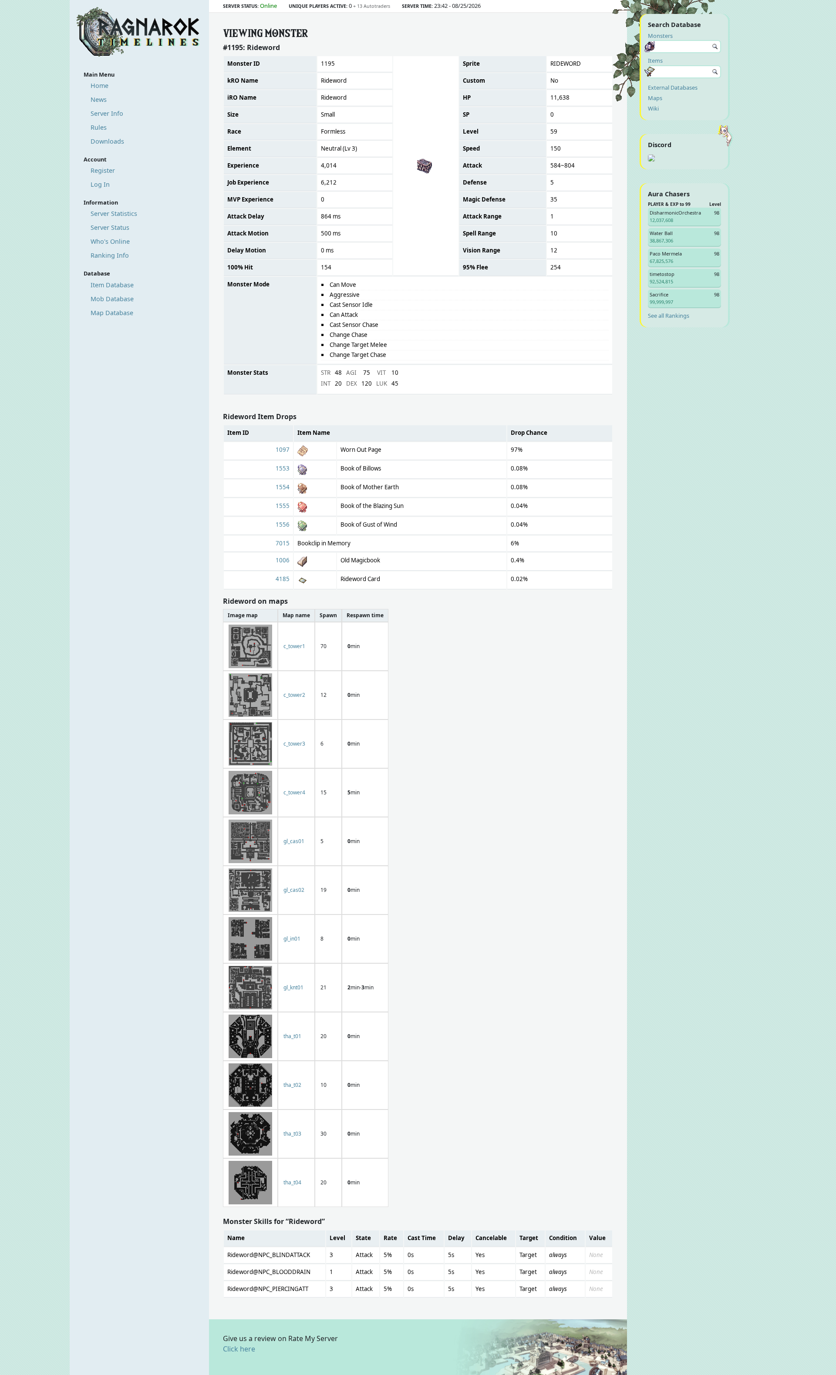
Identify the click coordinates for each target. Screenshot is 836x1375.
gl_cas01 (293, 841)
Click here (239, 1349)
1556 (283, 524)
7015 (283, 543)
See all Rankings (668, 315)
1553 (283, 468)
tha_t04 (292, 1182)
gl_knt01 (293, 987)
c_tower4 (294, 792)
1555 (283, 506)
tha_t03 (292, 1133)
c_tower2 (294, 695)
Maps (655, 98)
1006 (283, 560)
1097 (283, 450)
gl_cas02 (293, 890)
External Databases (673, 87)
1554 (283, 487)
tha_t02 (292, 1085)
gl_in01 (291, 938)
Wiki (653, 108)
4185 (283, 579)
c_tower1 (294, 646)
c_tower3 (294, 743)
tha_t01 (292, 1036)
